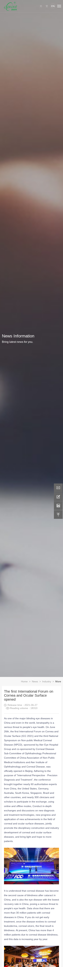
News (35, 681)
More (58, 681)
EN (53, 6)
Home (24, 681)
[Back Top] (58, 514)
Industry (46, 681)
